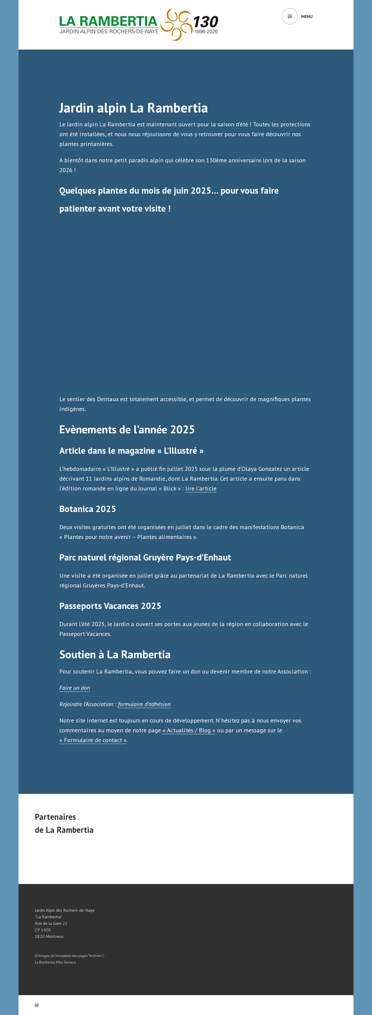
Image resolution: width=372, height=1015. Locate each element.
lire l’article (201, 488)
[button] (64, 304)
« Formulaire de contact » (93, 740)
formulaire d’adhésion (144, 704)
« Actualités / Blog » (189, 730)
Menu (307, 16)
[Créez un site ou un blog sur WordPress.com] (37, 1005)
